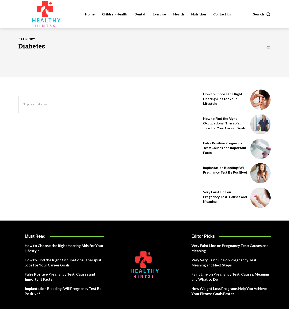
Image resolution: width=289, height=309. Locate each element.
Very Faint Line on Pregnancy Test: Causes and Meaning (225, 196)
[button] (262, 14)
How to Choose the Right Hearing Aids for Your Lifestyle (222, 98)
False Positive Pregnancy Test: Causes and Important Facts (224, 147)
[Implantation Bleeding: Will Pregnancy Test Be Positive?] (260, 173)
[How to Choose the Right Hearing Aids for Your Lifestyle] (260, 100)
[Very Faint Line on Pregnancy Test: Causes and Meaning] (260, 198)
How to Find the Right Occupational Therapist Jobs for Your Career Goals (224, 123)
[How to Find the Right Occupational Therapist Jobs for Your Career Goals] (260, 124)
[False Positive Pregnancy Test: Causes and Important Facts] (260, 149)
